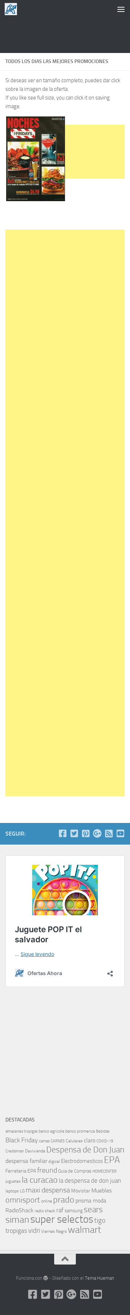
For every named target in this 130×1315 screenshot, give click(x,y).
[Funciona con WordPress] (45, 1278)
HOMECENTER (104, 1171)
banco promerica (80, 1131)
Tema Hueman (99, 1278)
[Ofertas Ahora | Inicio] (13, 9)
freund (47, 1170)
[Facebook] (62, 833)
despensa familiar (26, 1160)
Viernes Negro (54, 1231)
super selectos (61, 1219)
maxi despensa (48, 1190)
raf (60, 1210)
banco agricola (51, 1131)
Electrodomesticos (82, 1161)
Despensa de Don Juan (85, 1150)
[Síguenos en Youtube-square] (120, 833)
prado (63, 1200)
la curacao (40, 1180)
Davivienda (35, 1151)
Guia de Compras (74, 1171)
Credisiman (14, 1151)
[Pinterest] (85, 833)
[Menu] (121, 9)
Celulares (74, 1140)
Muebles (101, 1190)
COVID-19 (104, 1141)
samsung (74, 1210)
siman (17, 1219)
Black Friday (21, 1140)
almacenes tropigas (21, 1131)
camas (44, 1141)
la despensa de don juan (90, 1180)
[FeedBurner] (108, 833)
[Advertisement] (65, 34)
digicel (54, 1161)
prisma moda (90, 1200)
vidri (34, 1230)
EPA (112, 1160)
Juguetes (13, 1181)
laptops (12, 1191)
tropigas (16, 1231)
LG (22, 1191)
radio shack (45, 1210)
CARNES (58, 1141)
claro (89, 1140)
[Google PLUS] (97, 833)
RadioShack (19, 1210)
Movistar (80, 1191)
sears (93, 1209)
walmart (84, 1229)
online (46, 1201)
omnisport (22, 1200)
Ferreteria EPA (20, 1171)
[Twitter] (74, 833)
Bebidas (102, 1131)
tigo (99, 1220)
